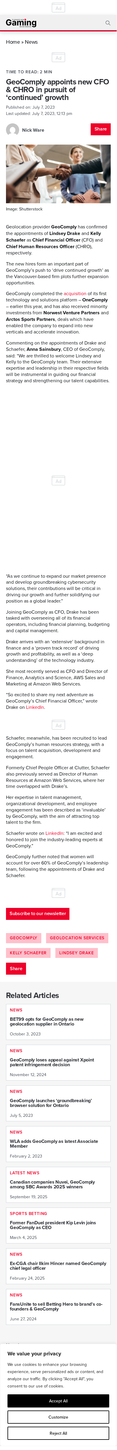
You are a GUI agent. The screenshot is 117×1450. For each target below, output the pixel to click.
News (31, 41)
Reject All (58, 1433)
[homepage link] (21, 23)
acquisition (75, 293)
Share (101, 128)
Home (13, 41)
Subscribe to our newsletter (38, 913)
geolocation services (77, 938)
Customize (58, 1417)
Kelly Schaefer (28, 953)
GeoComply (23, 938)
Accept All (58, 1401)
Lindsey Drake (76, 953)
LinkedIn (35, 707)
